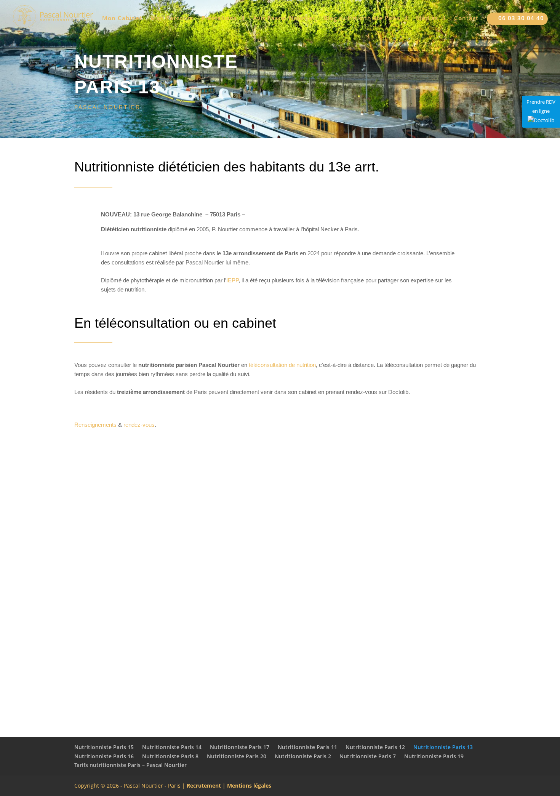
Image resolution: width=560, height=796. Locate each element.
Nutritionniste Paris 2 (303, 756)
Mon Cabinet (122, 18)
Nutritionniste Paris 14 (172, 747)
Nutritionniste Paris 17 (239, 747)
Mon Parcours (171, 18)
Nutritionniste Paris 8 (170, 756)
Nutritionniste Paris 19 (434, 756)
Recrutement (204, 785)
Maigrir (135, 513)
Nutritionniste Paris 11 (307, 747)
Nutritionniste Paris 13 (443, 747)
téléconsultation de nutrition (282, 365)
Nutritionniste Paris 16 (104, 756)
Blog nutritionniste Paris (362, 18)
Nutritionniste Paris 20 (236, 756)
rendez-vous (139, 424)
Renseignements (95, 424)
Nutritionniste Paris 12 (375, 747)
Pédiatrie (280, 513)
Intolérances (280, 598)
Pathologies (424, 598)
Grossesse (425, 513)
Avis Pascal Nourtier (284, 18)
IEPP (232, 280)
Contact (466, 18)
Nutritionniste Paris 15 (104, 747)
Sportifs (279, 680)
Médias (427, 18)
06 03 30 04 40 (517, 18)
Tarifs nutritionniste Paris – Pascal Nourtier (130, 765)
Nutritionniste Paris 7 (367, 756)
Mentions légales (249, 785)
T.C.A (135, 598)
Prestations (219, 18)
